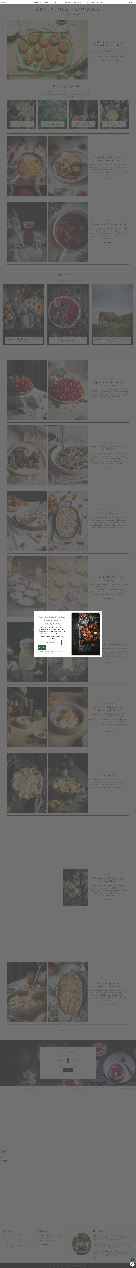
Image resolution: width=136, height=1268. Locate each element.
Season (57, 2)
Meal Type (48, 2)
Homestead (66, 2)
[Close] (99, 613)
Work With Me (89, 2)
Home (3, 2)
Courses (100, 2)
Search (131, 2)
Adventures (77, 2)
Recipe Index (38, 2)
